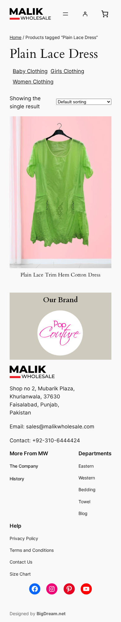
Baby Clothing (30, 71)
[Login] (85, 14)
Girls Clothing (67, 71)
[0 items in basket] (104, 14)
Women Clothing (33, 82)
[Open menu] (65, 14)
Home (15, 37)
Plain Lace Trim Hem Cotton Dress (60, 275)
